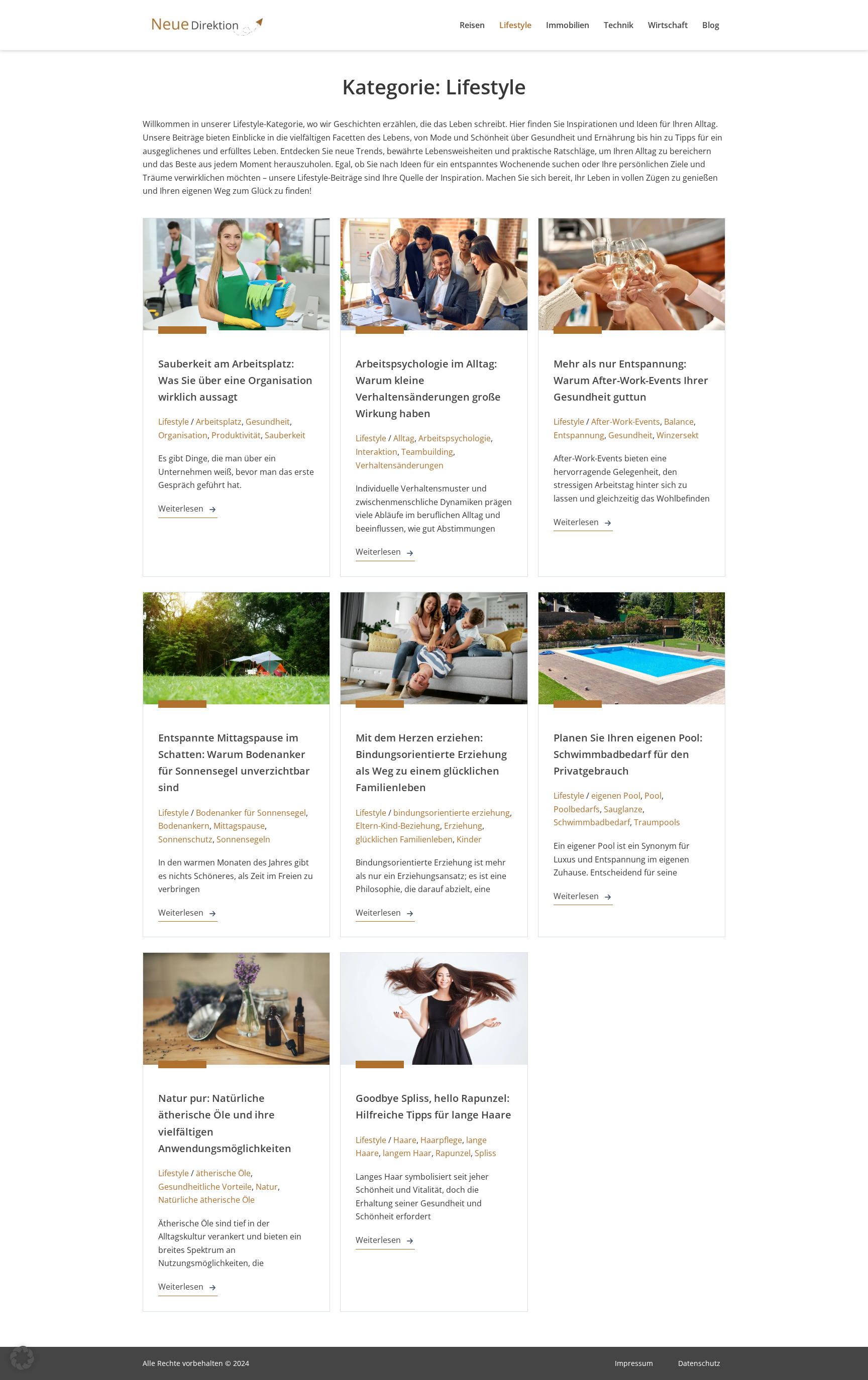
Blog (710, 25)
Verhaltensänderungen (400, 465)
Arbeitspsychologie (454, 438)
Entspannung (579, 435)
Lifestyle (515, 25)
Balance (679, 421)
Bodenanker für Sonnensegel (251, 812)
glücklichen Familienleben (404, 839)
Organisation (182, 435)
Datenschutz (699, 1363)
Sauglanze (623, 809)
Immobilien (567, 25)
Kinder (469, 839)
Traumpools (657, 822)
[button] (22, 1358)
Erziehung (463, 825)
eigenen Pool (615, 795)
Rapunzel (453, 1153)
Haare (404, 1140)
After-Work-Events (625, 421)
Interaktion (376, 451)
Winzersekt (678, 435)
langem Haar (407, 1153)
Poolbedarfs (577, 809)
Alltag (403, 438)
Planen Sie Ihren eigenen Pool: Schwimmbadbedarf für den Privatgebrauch (628, 754)
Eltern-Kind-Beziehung (398, 825)
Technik (618, 25)
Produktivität (236, 435)
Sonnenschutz (185, 839)
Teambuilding (427, 451)
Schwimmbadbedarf (592, 822)
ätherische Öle (223, 1173)
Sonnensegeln (243, 839)
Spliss (485, 1153)
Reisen (472, 25)
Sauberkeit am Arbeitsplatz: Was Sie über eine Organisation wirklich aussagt (235, 380)
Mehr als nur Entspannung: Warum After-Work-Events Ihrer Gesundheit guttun (631, 380)
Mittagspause (239, 825)
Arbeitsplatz (219, 421)
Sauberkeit (285, 435)
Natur (267, 1186)
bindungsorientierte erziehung (451, 812)
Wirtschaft (668, 25)
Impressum (634, 1363)
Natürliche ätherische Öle (206, 1199)
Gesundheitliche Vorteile (205, 1186)
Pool (653, 795)
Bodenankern (183, 825)
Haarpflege (441, 1140)
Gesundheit (268, 421)
